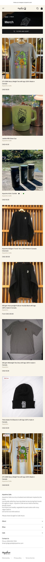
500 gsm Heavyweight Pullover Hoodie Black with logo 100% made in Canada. (19, 307)
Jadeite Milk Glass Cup (9, 138)
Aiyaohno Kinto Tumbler (9, 193)
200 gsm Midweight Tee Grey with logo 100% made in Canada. (18, 364)
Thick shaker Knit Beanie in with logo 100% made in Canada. (18, 421)
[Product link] (22, 64)
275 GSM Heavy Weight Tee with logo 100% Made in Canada (18, 82)
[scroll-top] (40, 557)
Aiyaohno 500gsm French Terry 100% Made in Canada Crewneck (19, 250)
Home (6, 17)
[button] (3, 8)
